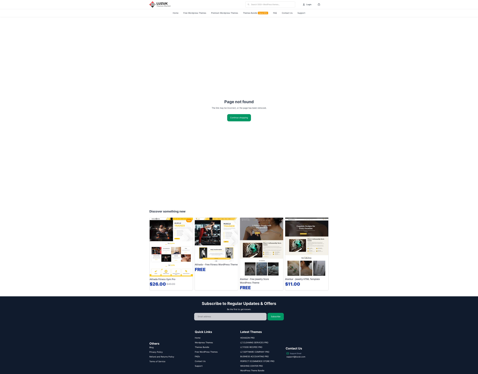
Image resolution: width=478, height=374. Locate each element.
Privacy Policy (156, 352)
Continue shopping (239, 117)
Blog (151, 347)
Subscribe (275, 316)
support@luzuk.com (295, 356)
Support (199, 366)
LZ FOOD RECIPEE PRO (251, 347)
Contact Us (200, 361)
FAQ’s (197, 356)
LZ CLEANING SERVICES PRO (254, 342)
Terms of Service (157, 361)
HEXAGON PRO (247, 338)
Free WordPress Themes (206, 352)
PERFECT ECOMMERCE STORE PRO (257, 361)
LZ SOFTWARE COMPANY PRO (254, 352)
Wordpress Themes (204, 342)
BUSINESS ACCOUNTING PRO (254, 356)
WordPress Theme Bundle (252, 370)
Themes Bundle (202, 347)
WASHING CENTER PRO (251, 366)
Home (197, 338)
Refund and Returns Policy (161, 356)
